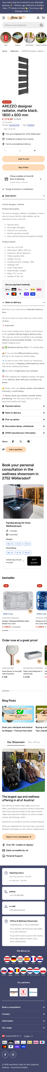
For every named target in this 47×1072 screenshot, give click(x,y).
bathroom (14, 51)
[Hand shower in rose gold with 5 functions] (12, 655)
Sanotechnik (14, 125)
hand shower (8, 668)
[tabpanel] (23, 803)
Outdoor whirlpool (10, 618)
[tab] (16, 743)
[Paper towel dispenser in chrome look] (33, 655)
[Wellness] (18, 38)
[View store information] (41, 179)
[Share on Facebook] (13, 441)
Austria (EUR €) (12, 1036)
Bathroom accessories (33, 668)
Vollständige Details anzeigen (14, 561)
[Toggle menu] (3, 17)
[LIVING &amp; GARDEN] (41, 38)
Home (4, 51)
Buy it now (23, 167)
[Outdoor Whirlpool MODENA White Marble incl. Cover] (18, 599)
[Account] (38, 17)
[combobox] (23, 25)
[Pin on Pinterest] (28, 441)
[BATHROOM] (29, 38)
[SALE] (6, 38)
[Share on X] (21, 441)
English (27, 1036)
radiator (31, 125)
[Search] (41, 25)
